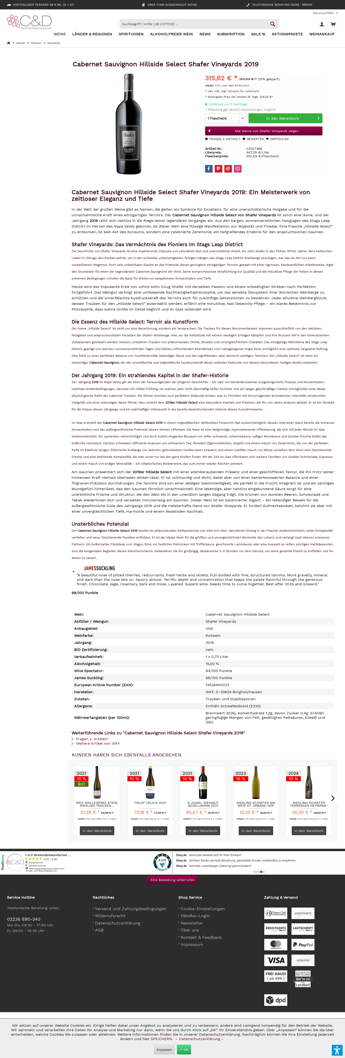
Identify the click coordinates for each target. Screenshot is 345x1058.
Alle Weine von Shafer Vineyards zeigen (267, 131)
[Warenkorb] (333, 24)
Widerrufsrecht (110, 915)
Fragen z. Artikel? (224, 139)
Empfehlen (279, 139)
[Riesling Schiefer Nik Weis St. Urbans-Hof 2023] (256, 782)
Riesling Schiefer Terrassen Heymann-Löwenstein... (309, 804)
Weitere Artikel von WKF (97, 743)
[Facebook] (209, 169)
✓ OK (184, 1049)
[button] (337, 1050)
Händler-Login (195, 915)
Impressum (192, 944)
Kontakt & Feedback (201, 937)
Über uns (190, 930)
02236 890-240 (23, 919)
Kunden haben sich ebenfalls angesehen (126, 755)
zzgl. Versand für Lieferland (240, 91)
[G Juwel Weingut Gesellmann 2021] (203, 782)
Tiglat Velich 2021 (150, 803)
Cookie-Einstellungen (203, 908)
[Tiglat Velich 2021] (150, 782)
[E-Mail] (228, 169)
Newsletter (192, 922)
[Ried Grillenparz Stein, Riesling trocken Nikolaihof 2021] (97, 782)
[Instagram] (238, 169)
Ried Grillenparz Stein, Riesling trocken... (97, 804)
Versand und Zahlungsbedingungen (130, 908)
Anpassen (164, 1049)
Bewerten (255, 139)
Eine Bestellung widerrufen (172, 880)
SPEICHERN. (162, 1039)
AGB (99, 930)
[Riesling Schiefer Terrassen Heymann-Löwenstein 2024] (309, 782)
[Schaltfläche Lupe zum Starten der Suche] (272, 24)
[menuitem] (323, 13)
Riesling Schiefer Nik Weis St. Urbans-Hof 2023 (256, 804)
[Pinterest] (218, 169)
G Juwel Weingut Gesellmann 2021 (203, 804)
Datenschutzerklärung (117, 922)
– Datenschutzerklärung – (199, 1039)
